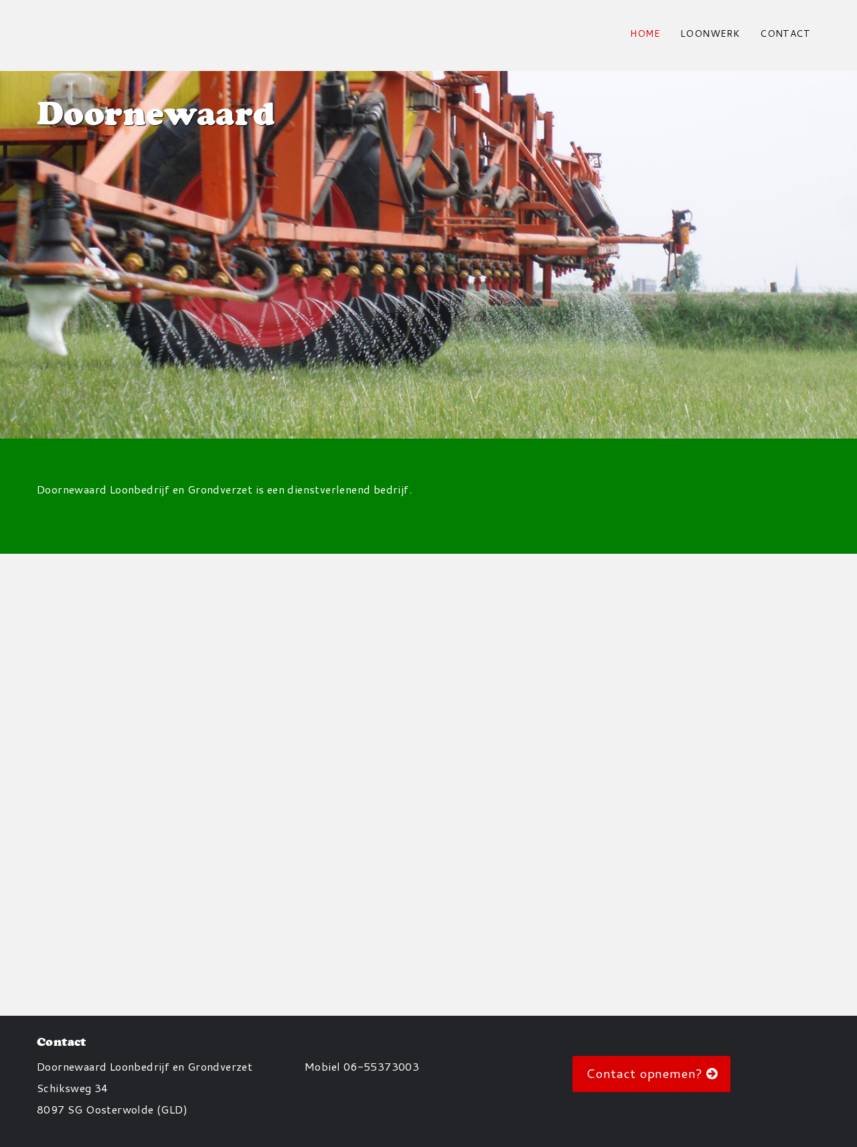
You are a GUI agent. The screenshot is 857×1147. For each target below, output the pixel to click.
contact (785, 33)
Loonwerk (710, 33)
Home (645, 33)
